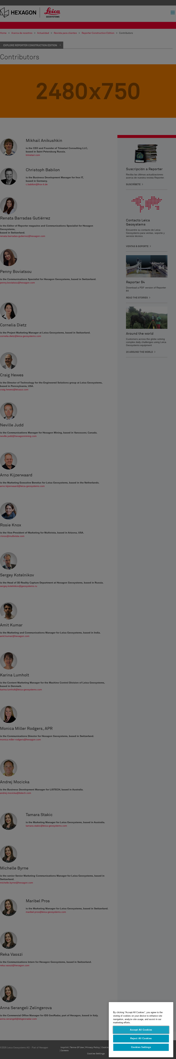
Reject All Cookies (141, 1038)
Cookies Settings (141, 1047)
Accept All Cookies (141, 1029)
